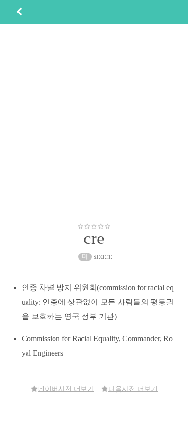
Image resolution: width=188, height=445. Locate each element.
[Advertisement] (94, 123)
